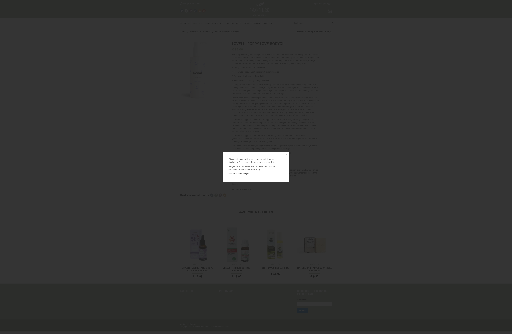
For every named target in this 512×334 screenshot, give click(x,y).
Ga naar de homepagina (239, 173)
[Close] (286, 155)
